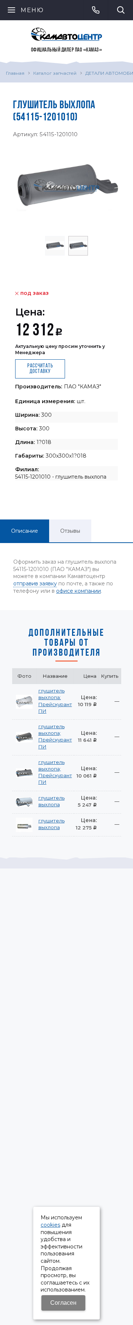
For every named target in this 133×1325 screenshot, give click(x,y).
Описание (24, 531)
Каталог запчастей (54, 73)
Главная (15, 73)
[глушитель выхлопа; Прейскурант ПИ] (24, 701)
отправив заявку (35, 583)
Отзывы (70, 531)
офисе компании (78, 591)
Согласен (63, 1303)
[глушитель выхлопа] (24, 802)
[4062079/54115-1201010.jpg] (66, 185)
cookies (50, 1225)
